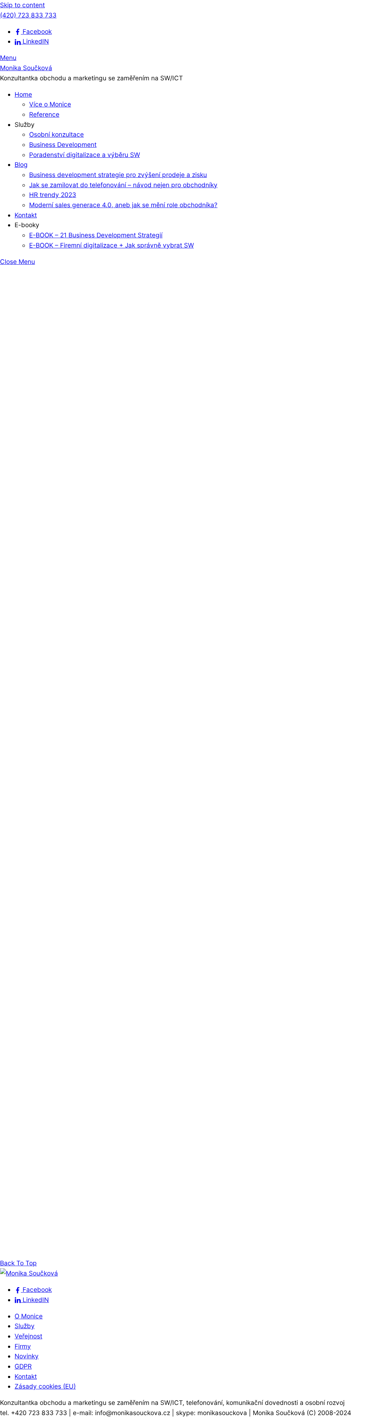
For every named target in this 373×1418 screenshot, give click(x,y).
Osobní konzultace (56, 134)
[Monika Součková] (29, 1273)
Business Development (63, 144)
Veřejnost (28, 1336)
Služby (25, 1326)
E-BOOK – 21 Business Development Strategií (95, 235)
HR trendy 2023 (52, 194)
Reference (44, 114)
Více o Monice (50, 104)
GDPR (23, 1366)
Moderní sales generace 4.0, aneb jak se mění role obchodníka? (123, 205)
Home (23, 94)
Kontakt (26, 215)
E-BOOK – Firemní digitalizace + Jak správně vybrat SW (111, 245)
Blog (21, 164)
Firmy (23, 1346)
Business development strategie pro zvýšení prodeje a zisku (118, 174)
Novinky (27, 1356)
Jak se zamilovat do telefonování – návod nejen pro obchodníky (123, 185)
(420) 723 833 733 (28, 15)
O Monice (29, 1316)
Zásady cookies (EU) (45, 1386)
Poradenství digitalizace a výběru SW (84, 154)
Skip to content (22, 5)
